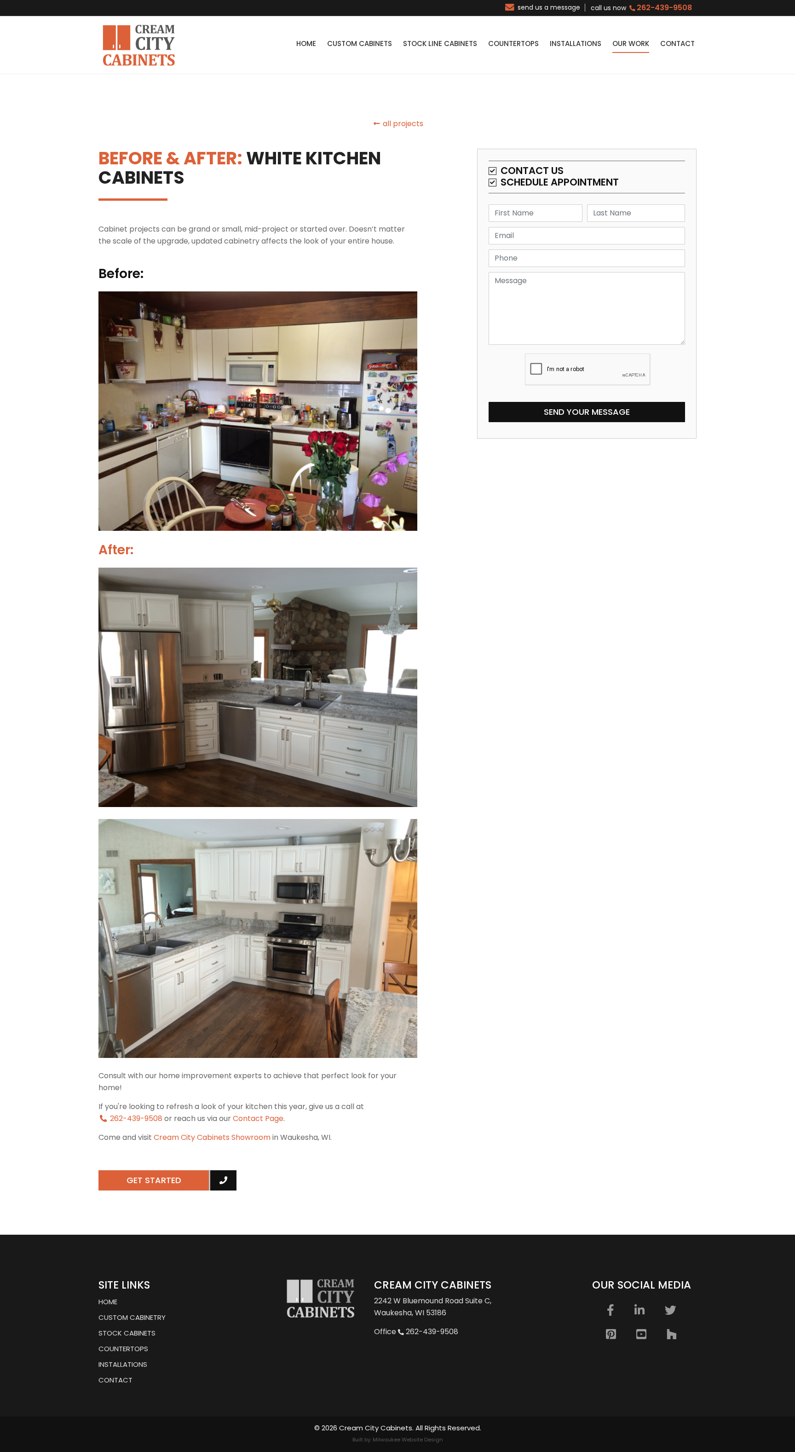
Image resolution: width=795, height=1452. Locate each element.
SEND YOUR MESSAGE (587, 412)
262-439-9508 (135, 1118)
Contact (115, 1380)
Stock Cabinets (127, 1333)
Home (107, 1302)
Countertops (123, 1348)
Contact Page (258, 1118)
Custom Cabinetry (132, 1317)
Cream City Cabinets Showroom (212, 1137)
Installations (122, 1364)
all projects (402, 123)
